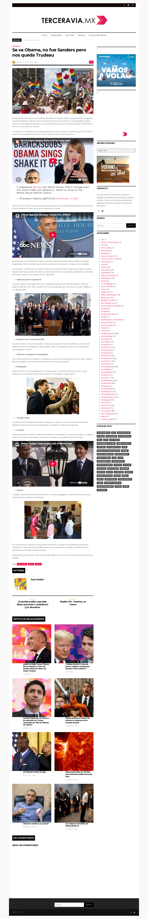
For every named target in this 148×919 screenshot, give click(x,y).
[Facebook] (124, 5)
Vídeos (104, 416)
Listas (103, 289)
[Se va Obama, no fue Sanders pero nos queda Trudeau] (53, 91)
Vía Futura (105, 361)
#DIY (113, 433)
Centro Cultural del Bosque (108, 451)
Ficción (104, 281)
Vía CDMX (105, 339)
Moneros (128, 472)
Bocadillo (104, 253)
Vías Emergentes (108, 413)
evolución (102, 468)
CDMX (124, 447)
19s (102, 239)
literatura (119, 472)
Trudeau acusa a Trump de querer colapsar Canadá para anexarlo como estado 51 (77, 666)
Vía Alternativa (107, 333)
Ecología (127, 465)
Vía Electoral (106, 355)
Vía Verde (105, 408)
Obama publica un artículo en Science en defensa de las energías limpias (77, 720)
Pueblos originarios (105, 486)
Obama (31, 564)
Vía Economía (106, 350)
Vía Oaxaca (105, 386)
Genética (101, 472)
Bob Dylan (105, 250)
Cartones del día (113, 447)
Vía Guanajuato (107, 366)
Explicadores (106, 278)
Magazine (105, 292)
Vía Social (105, 402)
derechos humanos (105, 465)
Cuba (103, 264)
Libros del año (107, 286)
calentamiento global (106, 443)
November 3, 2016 (67, 198)
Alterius (101, 436)
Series (103, 317)
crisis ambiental (104, 461)
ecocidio (118, 465)
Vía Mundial (106, 383)
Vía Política (16, 46)
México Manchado (108, 295)
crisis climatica (118, 461)
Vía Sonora (105, 405)
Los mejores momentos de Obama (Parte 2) (76, 825)
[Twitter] (128, 5)
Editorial (104, 267)
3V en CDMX (106, 248)
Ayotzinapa (114, 440)
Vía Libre (104, 378)
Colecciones (106, 261)
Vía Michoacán (107, 380)
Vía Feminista (106, 358)
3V (102, 245)
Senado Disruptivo (108, 314)
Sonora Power (107, 322)
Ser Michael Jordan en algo (34, 772)
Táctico (104, 328)
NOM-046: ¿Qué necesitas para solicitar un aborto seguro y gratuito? (44, 40)
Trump (125, 486)
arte (105, 440)
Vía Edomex (105, 353)
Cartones (101, 447)
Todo (103, 331)
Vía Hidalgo (105, 369)
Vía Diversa (105, 347)
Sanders (38, 564)
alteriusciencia (124, 436)
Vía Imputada (106, 372)
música (100, 479)
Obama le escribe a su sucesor (36, 824)
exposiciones (113, 468)
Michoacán (105, 297)
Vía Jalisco (105, 375)
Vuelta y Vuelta (107, 419)
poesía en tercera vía (113, 483)
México (125, 476)
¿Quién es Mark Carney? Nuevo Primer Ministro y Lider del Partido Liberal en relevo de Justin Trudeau (36, 667)
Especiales (105, 272)
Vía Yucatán (106, 411)
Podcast (104, 308)
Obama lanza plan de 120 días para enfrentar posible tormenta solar (78, 774)
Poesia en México (125, 479)
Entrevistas (105, 270)
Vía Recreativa (106, 397)
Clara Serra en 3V (108, 256)
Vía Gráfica (105, 364)
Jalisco (109, 472)
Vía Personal (106, 389)
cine (114, 458)
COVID (120, 458)
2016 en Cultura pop (109, 242)
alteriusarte (111, 436)
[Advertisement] (116, 112)
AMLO (100, 440)
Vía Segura (105, 400)
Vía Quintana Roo (108, 394)
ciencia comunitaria (105, 454)
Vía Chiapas (106, 342)
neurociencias (110, 479)
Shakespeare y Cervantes (111, 319)
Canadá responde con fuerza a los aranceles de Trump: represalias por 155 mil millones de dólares (36, 721)
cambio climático (123, 443)
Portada (104, 311)
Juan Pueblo (19, 62)
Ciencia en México (121, 454)
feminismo (124, 468)
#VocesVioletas (124, 433)
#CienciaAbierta (103, 433)
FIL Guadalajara (107, 284)
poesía (100, 483)
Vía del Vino (106, 344)
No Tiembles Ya (107, 303)
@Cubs (37, 187)
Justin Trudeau (22, 564)
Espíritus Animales (108, 275)
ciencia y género (104, 458)
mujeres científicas (105, 476)
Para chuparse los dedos (111, 306)
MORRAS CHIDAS (108, 300)
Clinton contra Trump (110, 259)
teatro (118, 486)
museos (117, 476)
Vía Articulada (106, 336)
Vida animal (102, 490)
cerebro (125, 451)
